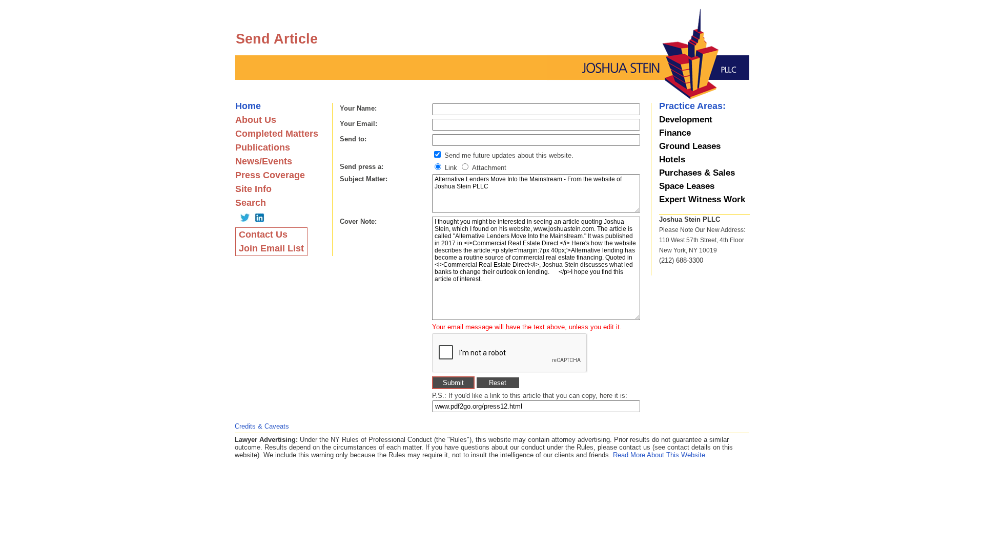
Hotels (672, 159)
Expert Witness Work (702, 199)
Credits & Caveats (262, 426)
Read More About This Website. (660, 455)
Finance (675, 133)
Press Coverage (270, 175)
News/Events (263, 161)
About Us (255, 120)
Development (685, 119)
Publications (262, 147)
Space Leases (686, 186)
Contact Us (263, 234)
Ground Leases (690, 146)
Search (250, 203)
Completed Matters (276, 134)
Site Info (253, 189)
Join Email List (271, 248)
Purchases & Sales (697, 173)
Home (248, 106)
